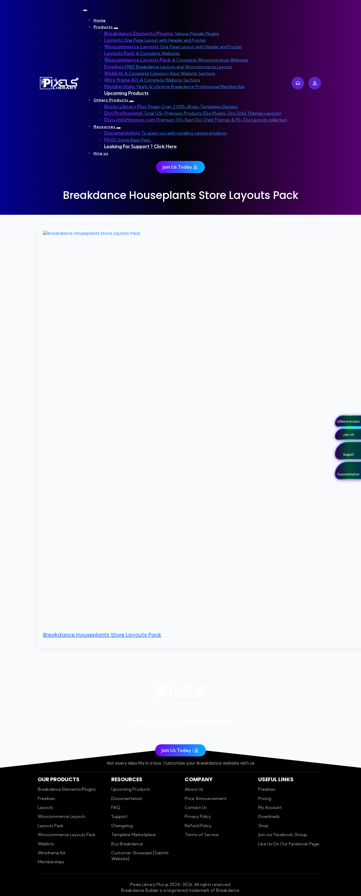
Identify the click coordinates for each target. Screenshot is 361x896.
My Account (270, 807)
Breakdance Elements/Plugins (67, 789)
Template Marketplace (133, 834)
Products (104, 27)
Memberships (51, 861)
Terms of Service (202, 834)
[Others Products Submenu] (131, 101)
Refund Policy (198, 825)
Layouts (45, 807)
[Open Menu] (85, 10)
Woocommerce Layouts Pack (67, 834)
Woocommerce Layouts (61, 816)
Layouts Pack (50, 825)
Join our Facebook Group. (283, 834)
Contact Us (196, 807)
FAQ (115, 807)
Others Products (111, 100)
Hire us (101, 153)
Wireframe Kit (52, 852)
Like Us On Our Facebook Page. (289, 843)
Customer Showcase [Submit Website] (140, 855)
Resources (105, 126)
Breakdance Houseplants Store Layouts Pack (102, 634)
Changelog (122, 825)
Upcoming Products (130, 789)
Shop (263, 825)
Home (100, 20)
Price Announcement (205, 798)
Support (119, 816)
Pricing (264, 798)
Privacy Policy (198, 816)
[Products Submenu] (116, 28)
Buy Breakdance (127, 843)
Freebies (46, 798)
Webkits (46, 843)
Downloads (269, 816)
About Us (194, 789)
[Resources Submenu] (119, 128)
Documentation (126, 798)
